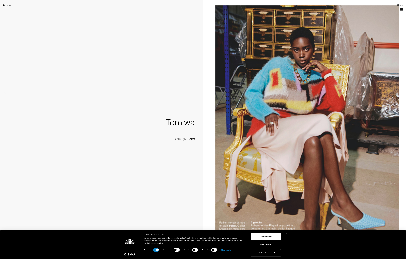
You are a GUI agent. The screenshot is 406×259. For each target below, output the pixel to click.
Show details (226, 250)
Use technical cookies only (266, 253)
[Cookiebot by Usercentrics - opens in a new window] (129, 254)
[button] (6, 91)
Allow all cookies (265, 236)
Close (400, 5)
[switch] (177, 250)
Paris (8, 5)
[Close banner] (287, 235)
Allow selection (265, 245)
